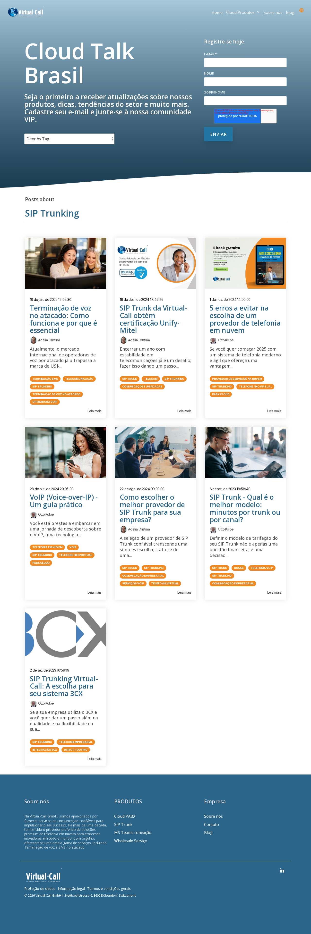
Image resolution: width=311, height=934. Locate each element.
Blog (290, 12)
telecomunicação (79, 378)
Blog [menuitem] (208, 832)
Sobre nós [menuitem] (213, 816)
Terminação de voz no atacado (56, 394)
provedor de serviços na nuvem (237, 378)
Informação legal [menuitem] (71, 888)
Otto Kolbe (225, 340)
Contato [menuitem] (211, 824)
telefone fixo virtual (255, 386)
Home (217, 12)
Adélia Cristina (49, 340)
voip (72, 547)
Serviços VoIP (133, 583)
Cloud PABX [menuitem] (124, 816)
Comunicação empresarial (143, 575)
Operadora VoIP (44, 402)
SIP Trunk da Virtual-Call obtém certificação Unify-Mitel (153, 319)
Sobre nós (273, 12)
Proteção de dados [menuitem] (39, 888)
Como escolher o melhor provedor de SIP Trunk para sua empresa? (152, 508)
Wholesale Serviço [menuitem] (130, 841)
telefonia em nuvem (47, 547)
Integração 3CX (44, 749)
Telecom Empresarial (76, 742)
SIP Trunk (129, 378)
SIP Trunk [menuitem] (123, 824)
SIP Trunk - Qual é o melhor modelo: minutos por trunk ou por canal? (245, 508)
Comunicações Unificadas (142, 386)
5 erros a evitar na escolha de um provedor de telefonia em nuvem (245, 319)
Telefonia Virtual (165, 583)
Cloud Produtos (241, 12)
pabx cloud (220, 394)
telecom (150, 378)
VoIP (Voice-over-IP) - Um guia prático (64, 500)
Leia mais (94, 411)
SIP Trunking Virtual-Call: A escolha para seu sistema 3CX (64, 686)
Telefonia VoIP (262, 568)
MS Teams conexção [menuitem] (132, 832)
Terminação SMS (45, 378)
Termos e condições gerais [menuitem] (109, 888)
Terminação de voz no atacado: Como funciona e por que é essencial (63, 319)
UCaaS (239, 568)
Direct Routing (75, 749)
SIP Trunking (42, 386)
